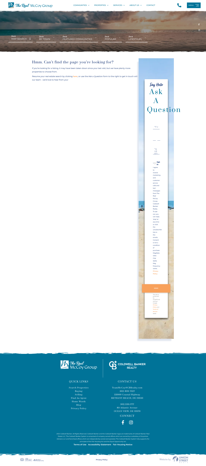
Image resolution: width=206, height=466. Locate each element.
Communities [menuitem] (80, 5)
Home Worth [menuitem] (79, 401)
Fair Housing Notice (122, 445)
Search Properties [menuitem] (79, 387)
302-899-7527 (127, 391)
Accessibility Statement (99, 445)
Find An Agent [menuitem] (78, 398)
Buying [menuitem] (79, 391)
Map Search (19, 37)
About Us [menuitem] (134, 5)
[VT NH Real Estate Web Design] (174, 459)
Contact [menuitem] (150, 5)
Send (156, 288)
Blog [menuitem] (78, 405)
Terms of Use (80, 445)
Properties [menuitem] (100, 5)
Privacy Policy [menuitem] (78, 408)
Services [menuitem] (117, 5)
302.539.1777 (127, 404)
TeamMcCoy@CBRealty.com (127, 387)
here (75, 76)
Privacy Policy (101, 460)
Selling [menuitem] (78, 394)
